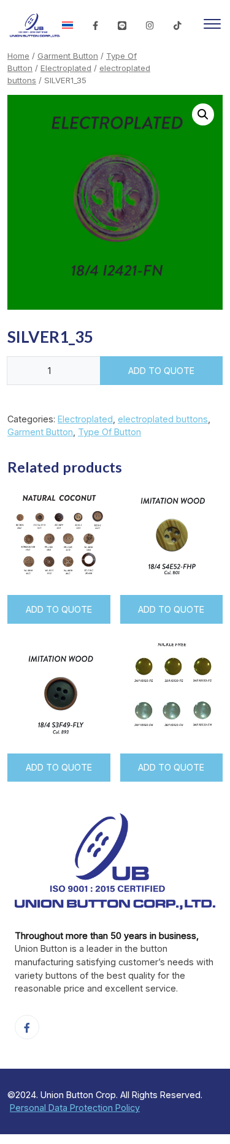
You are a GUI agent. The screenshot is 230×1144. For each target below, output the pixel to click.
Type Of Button (109, 432)
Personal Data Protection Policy (75, 1107)
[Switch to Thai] (67, 25)
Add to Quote (161, 370)
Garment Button (67, 56)
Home (18, 56)
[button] (203, 114)
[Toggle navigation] (212, 26)
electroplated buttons (163, 419)
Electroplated (65, 68)
